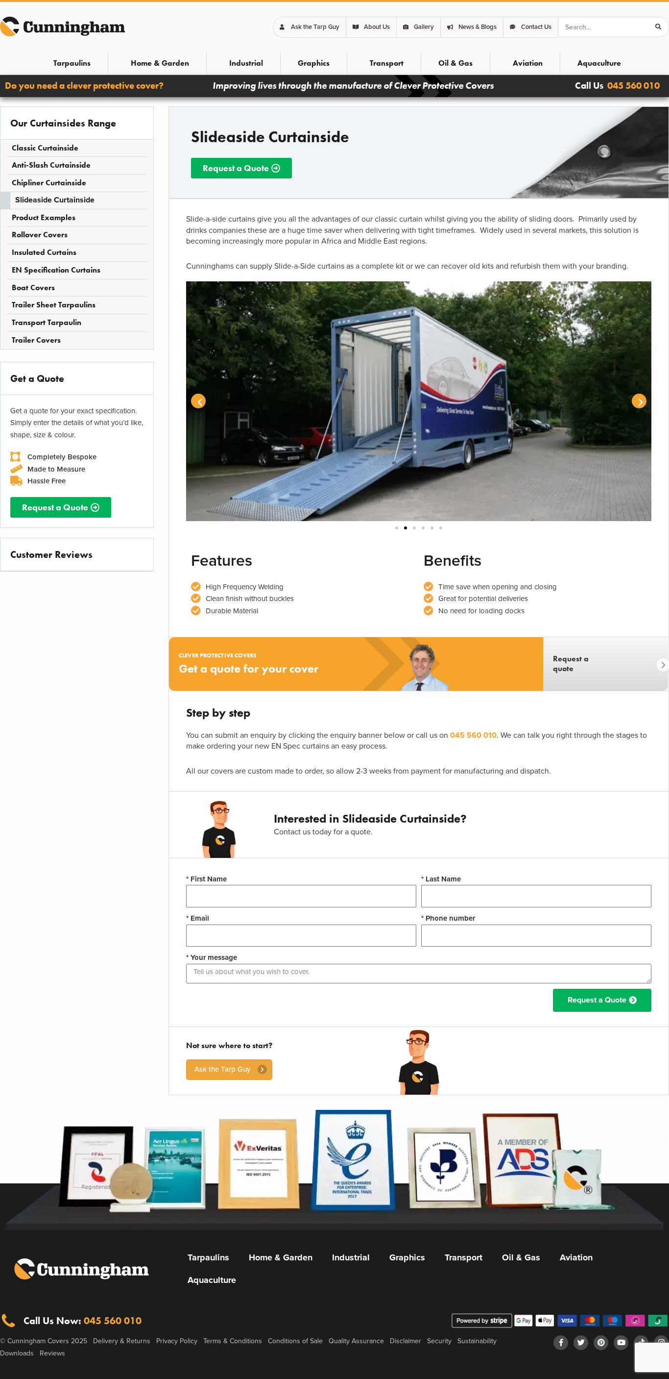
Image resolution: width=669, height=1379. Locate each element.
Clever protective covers (218, 655)
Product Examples (43, 217)
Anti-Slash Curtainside (51, 165)
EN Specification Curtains (56, 270)
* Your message (211, 957)
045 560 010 (633, 85)
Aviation (528, 63)
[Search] (658, 27)
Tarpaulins (72, 63)
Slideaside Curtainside (55, 199)
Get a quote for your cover (248, 668)
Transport (387, 63)
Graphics (314, 63)
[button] (198, 401)
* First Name (206, 879)
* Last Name (441, 879)
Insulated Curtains (44, 252)
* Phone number (448, 918)
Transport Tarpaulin (46, 322)
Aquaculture (599, 63)
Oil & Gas (455, 63)
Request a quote (571, 663)
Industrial (246, 63)
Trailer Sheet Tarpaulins (54, 305)
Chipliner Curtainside (49, 182)
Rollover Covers (40, 234)
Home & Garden (160, 63)
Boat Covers (33, 287)
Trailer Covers (36, 340)
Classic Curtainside (45, 148)
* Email (197, 918)
